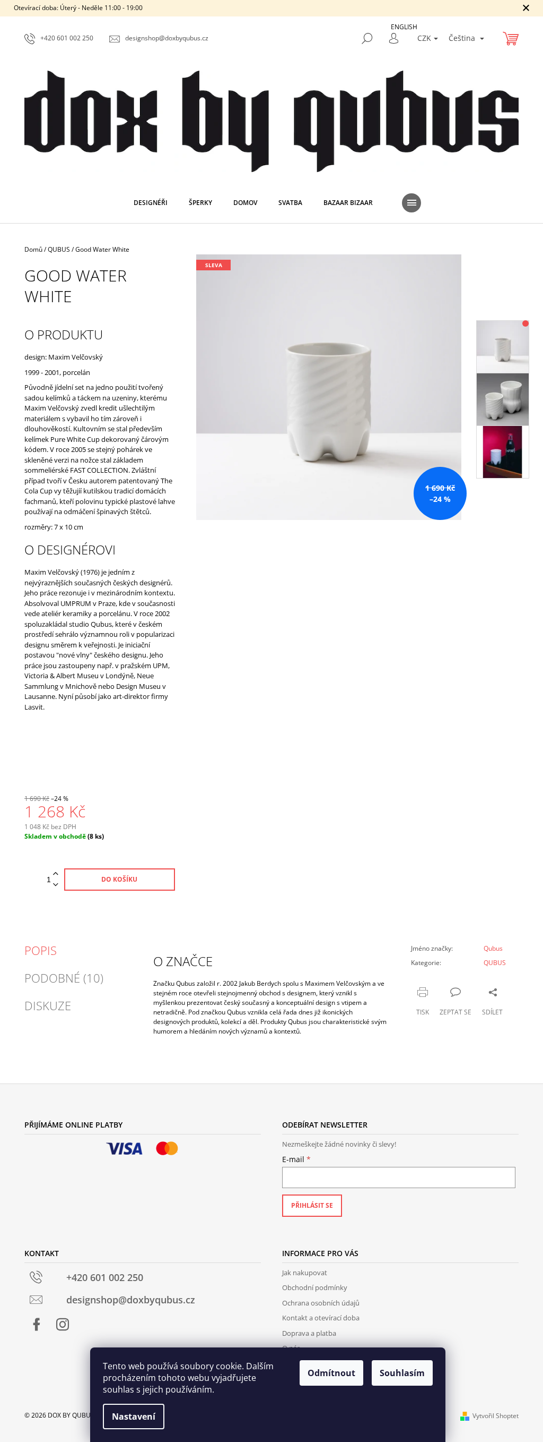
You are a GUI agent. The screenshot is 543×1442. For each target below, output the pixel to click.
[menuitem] (150, 202)
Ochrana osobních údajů (321, 1303)
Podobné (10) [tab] (63, 977)
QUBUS (495, 962)
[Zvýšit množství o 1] (55, 874)
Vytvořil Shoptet (495, 1415)
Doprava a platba (309, 1333)
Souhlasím (402, 1373)
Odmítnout (331, 1373)
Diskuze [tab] (47, 1005)
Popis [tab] (40, 950)
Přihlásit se (312, 1205)
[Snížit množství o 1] (55, 885)
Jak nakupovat (304, 1272)
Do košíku (119, 879)
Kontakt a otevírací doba (321, 1317)
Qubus (493, 948)
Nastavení (133, 1416)
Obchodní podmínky (314, 1287)
